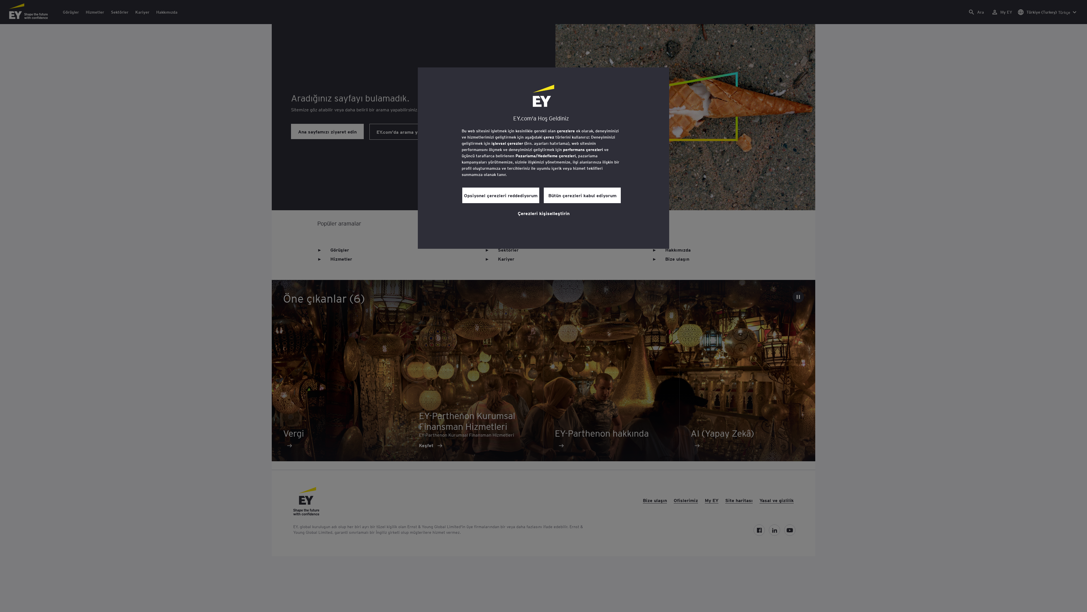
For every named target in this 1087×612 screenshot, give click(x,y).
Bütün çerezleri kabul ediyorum (582, 195)
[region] (543, 158)
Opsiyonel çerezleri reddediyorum (501, 195)
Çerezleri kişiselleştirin (544, 213)
